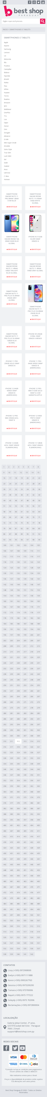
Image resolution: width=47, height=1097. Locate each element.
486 (18, 904)
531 (38, 943)
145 (25, 584)
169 (25, 607)
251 (11, 685)
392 (31, 814)
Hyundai (7, 76)
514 (4, 932)
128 (31, 568)
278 (31, 708)
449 (11, 870)
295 (25, 724)
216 (18, 652)
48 (28, 500)
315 (38, 741)
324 (18, 752)
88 (16, 534)
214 (4, 652)
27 (28, 484)
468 (18, 887)
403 (25, 825)
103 (25, 545)
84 (33, 528)
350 (31, 775)
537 (38, 948)
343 (25, 769)
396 (18, 820)
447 (38, 864)
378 (18, 803)
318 (18, 747)
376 (4, 803)
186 (18, 624)
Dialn (6, 163)
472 (4, 892)
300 (18, 730)
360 (18, 786)
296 (31, 724)
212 (31, 646)
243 (38, 674)
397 (25, 820)
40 (22, 495)
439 (25, 859)
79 (4, 528)
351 (38, 775)
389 (11, 814)
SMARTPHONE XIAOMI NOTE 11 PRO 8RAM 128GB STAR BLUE (12, 196)
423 (38, 842)
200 (31, 635)
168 (18, 607)
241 (25, 674)
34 (28, 489)
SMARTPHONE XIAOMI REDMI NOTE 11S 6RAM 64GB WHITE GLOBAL (35, 196)
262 (4, 696)
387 (38, 808)
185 (11, 624)
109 (25, 551)
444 (18, 864)
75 (22, 523)
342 (18, 769)
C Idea (6, 176)
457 (25, 876)
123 (38, 562)
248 (31, 680)
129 (38, 568)
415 (25, 836)
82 (22, 528)
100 (4, 545)
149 (11, 590)
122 (31, 562)
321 (38, 747)
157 (25, 596)
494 (31, 909)
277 (25, 708)
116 (31, 556)
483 (38, 898)
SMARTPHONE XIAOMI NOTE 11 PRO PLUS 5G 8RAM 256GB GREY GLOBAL (11, 293)
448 (4, 870)
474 (18, 892)
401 (11, 825)
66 (10, 517)
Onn (5, 129)
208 (4, 646)
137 (11, 579)
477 (38, 892)
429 (38, 848)
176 (31, 612)
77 (33, 523)
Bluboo (6, 72)
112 (4, 556)
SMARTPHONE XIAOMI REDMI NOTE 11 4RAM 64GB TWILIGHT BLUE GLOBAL (12, 266)
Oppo (6, 123)
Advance (7, 136)
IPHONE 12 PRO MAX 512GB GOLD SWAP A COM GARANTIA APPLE (35, 390)
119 (11, 562)
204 (18, 640)
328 (4, 758)
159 (38, 596)
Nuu (5, 86)
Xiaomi (6, 46)
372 (18, 797)
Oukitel (6, 166)
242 (31, 674)
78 (39, 523)
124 (4, 568)
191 (11, 629)
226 (4, 663)
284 (31, 713)
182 (31, 618)
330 (18, 758)
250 (4, 685)
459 (38, 876)
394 (4, 820)
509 (11, 926)
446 (31, 864)
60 (16, 512)
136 (4, 579)
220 (4, 657)
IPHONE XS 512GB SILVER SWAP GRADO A (35, 239)
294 (18, 724)
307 (25, 736)
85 (39, 528)
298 (4, 730)
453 (38, 870)
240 (18, 674)
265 (25, 696)
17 (10, 478)
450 (18, 870)
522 (18, 937)
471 (38, 887)
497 (11, 915)
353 (11, 780)
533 (11, 948)
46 (16, 500)
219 (38, 652)
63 (33, 512)
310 (4, 741)
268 (4, 702)
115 (25, 556)
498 (18, 915)
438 (18, 859)
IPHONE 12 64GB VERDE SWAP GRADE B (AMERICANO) (11, 390)
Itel (5, 159)
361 (25, 786)
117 (38, 556)
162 (18, 601)
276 (18, 708)
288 (18, 719)
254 (31, 685)
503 (11, 920)
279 (38, 708)
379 (25, 803)
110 (31, 551)
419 (11, 842)
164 (31, 601)
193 (25, 629)
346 (4, 775)
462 (18, 881)
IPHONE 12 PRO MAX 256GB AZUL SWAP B (11, 418)
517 (25, 932)
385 (25, 808)
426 (18, 848)
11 (15, 472)
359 (11, 786)
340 (4, 769)
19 (22, 478)
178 (4, 618)
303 (38, 730)
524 (31, 937)
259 (25, 691)
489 (38, 904)
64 (39, 512)
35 (33, 489)
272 (31, 702)
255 (38, 685)
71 (39, 517)
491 (11, 909)
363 (38, 786)
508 (4, 926)
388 (4, 814)
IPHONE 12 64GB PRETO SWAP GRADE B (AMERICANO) (35, 418)
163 (25, 601)
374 (31, 797)
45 (10, 500)
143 (11, 584)
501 (38, 915)
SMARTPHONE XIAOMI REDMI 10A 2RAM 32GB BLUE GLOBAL (12, 239)
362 (31, 786)
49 (33, 500)
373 (25, 797)
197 (11, 635)
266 (31, 696)
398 (31, 820)
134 (31, 573)
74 (16, 523)
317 (11, 747)
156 (18, 596)
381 (38, 803)
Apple (6, 42)
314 (31, 741)
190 (4, 629)
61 (22, 512)
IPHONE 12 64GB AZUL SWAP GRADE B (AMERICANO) (11, 445)
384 (18, 808)
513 (38, 926)
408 (18, 831)
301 (25, 730)
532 (4, 948)
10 (9, 472)
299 (11, 730)
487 (25, 904)
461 (11, 881)
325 (25, 752)
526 (4, 943)
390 (18, 814)
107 (11, 551)
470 (31, 887)
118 (4, 562)
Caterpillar (7, 69)
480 (18, 898)
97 (28, 540)
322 (4, 752)
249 (38, 680)
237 (38, 668)
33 (22, 489)
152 (31, 590)
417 (38, 836)
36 (39, 489)
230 (31, 663)
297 (38, 724)
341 (11, 769)
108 (18, 551)
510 (18, 926)
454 (4, 876)
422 (31, 842)
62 (28, 512)
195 (38, 629)
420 (18, 842)
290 (31, 719)
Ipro (5, 106)
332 (31, 758)
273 (38, 702)
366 (18, 792)
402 (18, 825)
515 (11, 932)
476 (31, 892)
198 (18, 635)
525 (38, 937)
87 (10, 534)
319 (25, 747)
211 (25, 646)
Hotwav (7, 179)
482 (31, 898)
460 (4, 881)
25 (16, 484)
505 (25, 920)
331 (25, 758)
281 (11, 713)
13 (27, 472)
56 (33, 506)
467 (11, 887)
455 (11, 876)
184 (4, 624)
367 (25, 792)
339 (38, 764)
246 (18, 680)
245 (11, 680)
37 (4, 495)
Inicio (5, 29)
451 (25, 870)
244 (4, 680)
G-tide (6, 139)
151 (25, 590)
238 (4, 674)
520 (4, 937)
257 (11, 691)
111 (38, 551)
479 (11, 898)
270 (18, 702)
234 (18, 668)
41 (28, 495)
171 (38, 607)
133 (25, 573)
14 (32, 472)
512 (31, 926)
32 (16, 489)
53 (16, 506)
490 (4, 909)
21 (33, 478)
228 (18, 663)
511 (25, 926)
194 (31, 629)
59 (10, 512)
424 (4, 848)
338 (31, 764)
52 (10, 506)
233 (11, 668)
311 (11, 741)
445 (25, 864)
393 (38, 814)
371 (11, 797)
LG (5, 56)
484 (4, 904)
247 (25, 680)
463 (25, 881)
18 (16, 478)
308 (31, 736)
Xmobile (7, 146)
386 (31, 808)
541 (25, 954)
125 (11, 568)
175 (25, 612)
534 (18, 948)
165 (38, 601)
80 (10, 528)
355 (25, 780)
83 (28, 528)
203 (11, 640)
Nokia (6, 82)
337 (25, 764)
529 (25, 943)
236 (31, 668)
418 (4, 842)
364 (4, 792)
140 (31, 579)
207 (38, 640)
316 (4, 747)
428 (31, 848)
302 (31, 730)
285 (38, 713)
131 (11, 573)
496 (4, 915)
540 (18, 954)
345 (38, 769)
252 (18, 685)
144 (18, 584)
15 (38, 472)
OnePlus (7, 112)
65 (4, 517)
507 (38, 920)
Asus (6, 169)
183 (38, 618)
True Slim (7, 153)
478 (4, 898)
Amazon (7, 103)
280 (4, 713)
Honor (6, 126)
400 (4, 825)
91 (33, 534)
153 (38, 590)
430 (4, 853)
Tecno (6, 96)
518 (31, 932)
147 (38, 584)
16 (4, 478)
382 (4, 808)
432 (18, 853)
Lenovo (7, 52)
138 (18, 579)
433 (25, 853)
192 (18, 629)
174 (18, 612)
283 (25, 713)
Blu (5, 62)
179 (11, 618)
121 (25, 562)
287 (11, 719)
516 (18, 932)
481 (25, 898)
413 (11, 836)
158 (31, 596)
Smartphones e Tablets (20, 29)
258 (18, 691)
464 (31, 881)
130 (4, 573)
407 (11, 831)
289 (25, 719)
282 (18, 713)
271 (25, 702)
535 (25, 948)
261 (38, 691)
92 (39, 534)
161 (11, 601)
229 (25, 663)
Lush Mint (7, 156)
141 (38, 579)
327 (38, 752)
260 (31, 691)
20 (28, 478)
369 (38, 792)
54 (22, 506)
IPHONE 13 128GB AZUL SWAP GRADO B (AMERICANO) (35, 445)
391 (25, 814)
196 (4, 635)
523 (25, 937)
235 (25, 668)
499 (25, 915)
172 (4, 612)
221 (11, 657)
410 (31, 831)
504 (18, 920)
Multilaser (7, 109)
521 (11, 937)
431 (11, 853)
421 (25, 842)
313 (25, 741)
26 (22, 484)
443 (11, 864)
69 (28, 517)
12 (21, 472)
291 (38, 719)
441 (38, 859)
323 (11, 752)
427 (25, 848)
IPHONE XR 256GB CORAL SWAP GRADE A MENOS (35, 336)
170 (31, 607)
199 (25, 635)
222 (18, 657)
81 (16, 528)
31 (10, 489)
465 (38, 881)
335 (11, 764)
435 (38, 853)
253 (25, 685)
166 (4, 607)
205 (25, 640)
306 (18, 736)
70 (33, 517)
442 (4, 864)
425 (11, 848)
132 (18, 573)
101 (11, 545)
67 (16, 517)
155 (11, 596)
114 (18, 556)
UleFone (7, 173)
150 (18, 590)
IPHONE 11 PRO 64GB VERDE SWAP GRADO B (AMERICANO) (35, 363)
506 (31, 920)
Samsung (7, 49)
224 (31, 657)
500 (31, 915)
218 (31, 652)
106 (4, 551)
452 (31, 870)
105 (38, 545)
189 (38, 624)
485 (11, 904)
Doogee (7, 133)
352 (4, 780)
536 (31, 948)
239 (11, 674)
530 (31, 943)
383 (11, 808)
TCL (5, 116)
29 (39, 484)
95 (16, 540)
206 (31, 640)
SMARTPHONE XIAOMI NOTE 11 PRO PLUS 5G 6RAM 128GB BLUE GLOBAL (11, 336)
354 (18, 780)
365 (11, 792)
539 (11, 954)
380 (31, 803)
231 (38, 663)
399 (38, 820)
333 (38, 758)
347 (11, 775)
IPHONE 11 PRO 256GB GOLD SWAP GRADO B (11, 363)
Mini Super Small (10, 143)
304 (4, 736)
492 (18, 909)
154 (4, 596)
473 (11, 892)
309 (38, 736)
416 (31, 836)
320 (31, 747)
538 (4, 954)
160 (4, 601)
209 (11, 646)
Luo (5, 119)
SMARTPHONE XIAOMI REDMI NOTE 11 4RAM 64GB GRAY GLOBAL (35, 266)
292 (4, 724)
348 (18, 775)
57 (39, 506)
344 (31, 769)
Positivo (7, 66)
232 (4, 668)
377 (11, 803)
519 (38, 932)
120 (18, 562)
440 (31, 859)
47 (22, 500)
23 (4, 484)
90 (28, 534)
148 (4, 590)
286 (4, 719)
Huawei (6, 92)
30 (4, 489)
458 (31, 876)
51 (4, 506)
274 (4, 708)
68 (22, 517)
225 (38, 657)
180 (18, 618)
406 (4, 831)
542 (31, 954)
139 (25, 579)
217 (25, 652)
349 (25, 775)
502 (4, 920)
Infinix (6, 89)
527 (11, 943)
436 (4, 859)
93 (4, 540)
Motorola (7, 59)
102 (18, 545)
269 (11, 702)
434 (31, 853)
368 (31, 792)
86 (4, 534)
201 (38, 635)
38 (10, 495)
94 (10, 540)
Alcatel (6, 79)
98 (33, 540)
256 (4, 691)
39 (16, 495)
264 (18, 696)
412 (4, 836)
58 (4, 512)
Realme (7, 99)
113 (11, 556)
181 (25, 618)
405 (38, 825)
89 (22, 534)
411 (38, 831)
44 (4, 500)
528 (18, 943)
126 (18, 568)
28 (33, 484)
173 (11, 612)
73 (10, 523)
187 (25, 624)
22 (39, 478)
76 (28, 523)
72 (4, 523)
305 (11, 736)
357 (38, 780)
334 (4, 764)
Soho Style (8, 149)
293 (11, 724)
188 (31, 624)
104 (31, 545)
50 (39, 500)
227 (11, 663)
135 (38, 573)
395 (11, 820)
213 (38, 646)
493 (25, 909)
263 (11, 696)
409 (25, 831)
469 (25, 887)
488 (31, 904)
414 (18, 836)
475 (25, 892)
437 (11, 859)
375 (38, 797)
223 (25, 657)
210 (18, 646)
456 (18, 876)
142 (4, 584)
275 (11, 708)
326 (31, 752)
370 (4, 797)
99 (39, 540)
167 (11, 607)
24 (10, 484)
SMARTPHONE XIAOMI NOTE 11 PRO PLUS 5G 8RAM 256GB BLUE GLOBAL (35, 309)
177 (38, 612)
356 (31, 780)
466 (4, 887)
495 (38, 909)
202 (4, 640)
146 (31, 584)
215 (11, 652)
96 (22, 540)
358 (4, 786)
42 (33, 495)
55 (28, 506)
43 (39, 495)
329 (11, 758)
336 (18, 764)
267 (38, 696)
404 (31, 825)
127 (25, 568)
